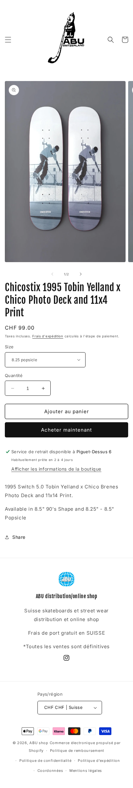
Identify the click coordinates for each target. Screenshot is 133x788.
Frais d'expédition (47, 336)
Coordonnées (50, 770)
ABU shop (38, 743)
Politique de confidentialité (45, 760)
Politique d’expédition (99, 760)
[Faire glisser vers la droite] (81, 274)
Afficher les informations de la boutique (56, 469)
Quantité (14, 375)
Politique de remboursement (77, 750)
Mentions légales (85, 770)
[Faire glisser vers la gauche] (52, 274)
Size (9, 346)
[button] (8, 40)
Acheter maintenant (66, 430)
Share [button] (19, 537)
